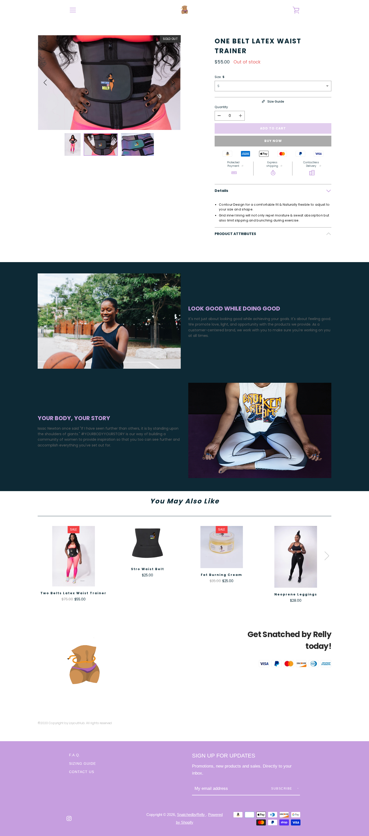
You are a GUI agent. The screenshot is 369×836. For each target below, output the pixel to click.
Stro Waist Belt (147, 569)
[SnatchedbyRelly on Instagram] (69, 818)
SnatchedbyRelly (191, 814)
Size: (219, 77)
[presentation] (326, 555)
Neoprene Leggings (295, 594)
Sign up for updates (223, 755)
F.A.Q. (74, 755)
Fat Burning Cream (221, 575)
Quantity (221, 107)
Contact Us (81, 772)
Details (221, 190)
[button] (45, 83)
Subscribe (282, 788)
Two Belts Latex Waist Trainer (73, 593)
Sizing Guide (82, 764)
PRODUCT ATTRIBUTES (235, 233)
